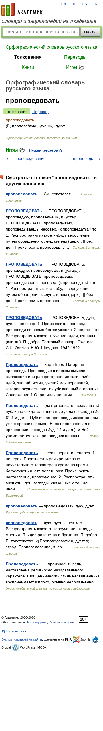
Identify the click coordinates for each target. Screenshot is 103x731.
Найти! (90, 32)
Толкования (27, 57)
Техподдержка (37, 622)
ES (84, 4)
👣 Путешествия (13, 631)
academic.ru (22, 9)
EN (63, 4)
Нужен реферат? (46, 150)
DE (73, 4)
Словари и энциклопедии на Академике (48, 21)
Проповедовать (22, 364)
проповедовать (21, 194)
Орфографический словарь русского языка (51, 47)
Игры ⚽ (75, 67)
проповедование (30, 158)
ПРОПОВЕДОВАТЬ (24, 211)
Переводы (75, 57)
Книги (28, 67)
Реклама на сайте (62, 622)
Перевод (40, 111)
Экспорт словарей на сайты (21, 639)
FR (94, 4)
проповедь (83, 158)
